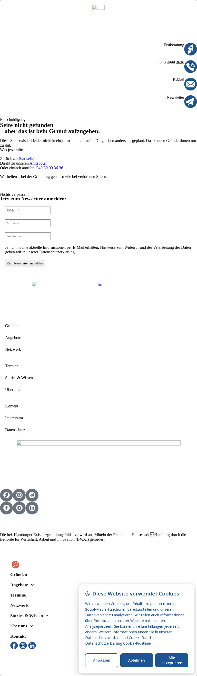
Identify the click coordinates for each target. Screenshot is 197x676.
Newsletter (175, 97)
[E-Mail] (190, 84)
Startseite (26, 158)
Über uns (12, 389)
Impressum (14, 418)
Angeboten (38, 163)
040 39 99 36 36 (49, 168)
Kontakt (11, 406)
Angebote (13, 337)
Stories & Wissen (19, 378)
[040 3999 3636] (190, 66)
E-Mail (178, 80)
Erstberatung (174, 45)
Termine (11, 366)
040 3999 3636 (172, 62)
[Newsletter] (190, 101)
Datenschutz (15, 430)
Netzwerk (13, 349)
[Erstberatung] (190, 49)
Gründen (12, 326)
